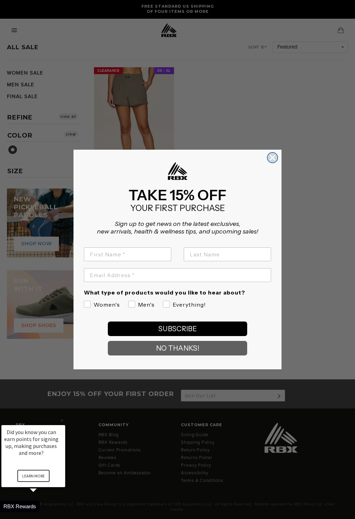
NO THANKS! (177, 348)
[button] (41, 506)
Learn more (33, 475)
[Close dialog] (272, 157)
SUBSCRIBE (177, 329)
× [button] (62, 420)
